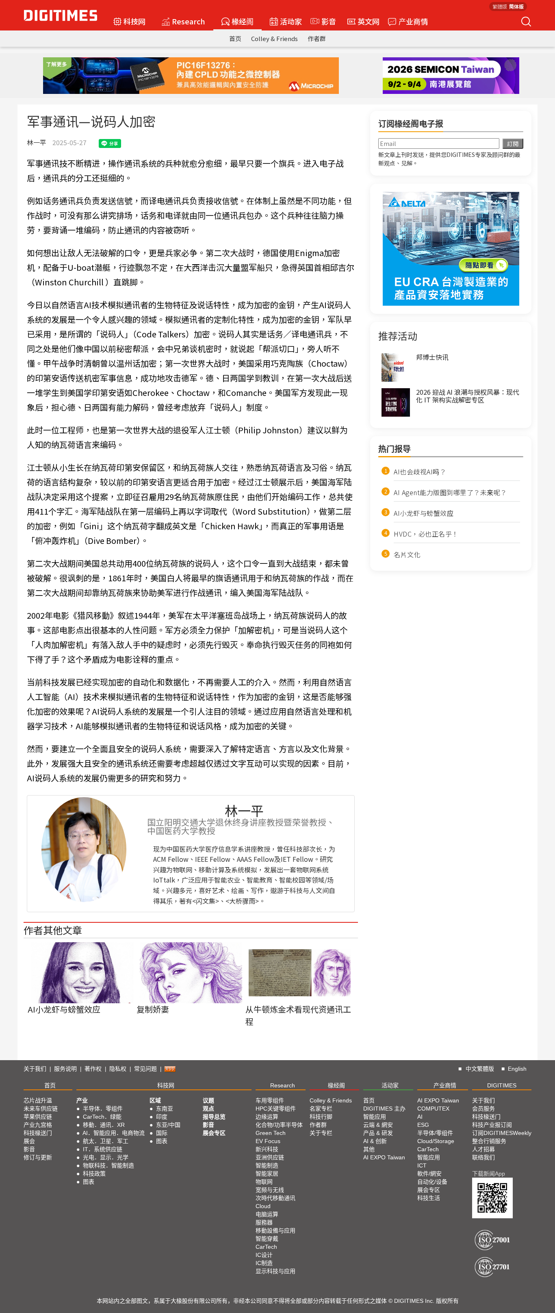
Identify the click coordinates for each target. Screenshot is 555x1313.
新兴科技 (267, 1149)
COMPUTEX (433, 1108)
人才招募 (483, 1149)
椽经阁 (243, 21)
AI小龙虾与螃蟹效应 (423, 513)
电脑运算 (267, 1214)
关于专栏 (321, 1133)
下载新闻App (488, 1173)
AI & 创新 (375, 1141)
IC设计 (264, 1255)
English (517, 1068)
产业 (82, 1100)
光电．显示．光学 (105, 1157)
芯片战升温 (38, 1100)
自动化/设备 (432, 1181)
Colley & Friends (274, 38)
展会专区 (214, 1133)
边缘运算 (267, 1116)
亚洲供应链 (270, 1157)
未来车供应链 (41, 1108)
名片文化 (407, 554)
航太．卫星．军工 (105, 1141)
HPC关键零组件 (276, 1108)
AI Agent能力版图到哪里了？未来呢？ (450, 492)
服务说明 (65, 1068)
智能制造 (267, 1165)
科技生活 (428, 1198)
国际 (161, 1133)
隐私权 (117, 1068)
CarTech (266, 1246)
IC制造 (264, 1263)
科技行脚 (321, 1116)
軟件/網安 (429, 1173)
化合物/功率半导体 (279, 1125)
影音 (325, 21)
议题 (208, 1100)
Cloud (263, 1206)
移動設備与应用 (275, 1230)
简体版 (516, 6)
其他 (369, 1149)
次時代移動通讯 (275, 1198)
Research (188, 21)
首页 (235, 38)
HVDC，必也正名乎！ (426, 534)
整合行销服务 (489, 1141)
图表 (88, 1181)
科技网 (134, 21)
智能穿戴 (267, 1238)
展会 (29, 1141)
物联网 (264, 1181)
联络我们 (483, 1157)
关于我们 (35, 1068)
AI (420, 1116)
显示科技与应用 (275, 1271)
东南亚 (164, 1108)
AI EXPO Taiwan (384, 1157)
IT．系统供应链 (102, 1149)
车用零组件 (270, 1100)
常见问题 (145, 1068)
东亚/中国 (168, 1125)
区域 (155, 1100)
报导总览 (214, 1116)
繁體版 (499, 6)
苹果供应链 (38, 1116)
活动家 (291, 21)
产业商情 (413, 21)
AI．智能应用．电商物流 (113, 1133)
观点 (208, 1108)
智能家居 (267, 1173)
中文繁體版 (480, 1068)
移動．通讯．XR (104, 1125)
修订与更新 (38, 1157)
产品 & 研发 (378, 1133)
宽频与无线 (270, 1190)
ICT (422, 1165)
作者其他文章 (53, 930)
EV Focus (268, 1141)
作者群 (317, 38)
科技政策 (94, 1173)
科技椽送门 (38, 1133)
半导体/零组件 (435, 1133)
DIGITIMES (501, 1085)
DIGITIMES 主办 (384, 1108)
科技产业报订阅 (492, 1125)
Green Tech (271, 1133)
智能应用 (374, 1116)
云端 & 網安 (378, 1125)
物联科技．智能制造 (108, 1165)
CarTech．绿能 (102, 1116)
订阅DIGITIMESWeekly (501, 1133)
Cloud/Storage (435, 1141)
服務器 (264, 1222)
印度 (161, 1116)
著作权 (93, 1068)
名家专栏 (321, 1108)
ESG (423, 1125)
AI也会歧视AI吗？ (420, 471)
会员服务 (483, 1108)
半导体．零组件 (103, 1108)
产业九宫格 (38, 1125)
